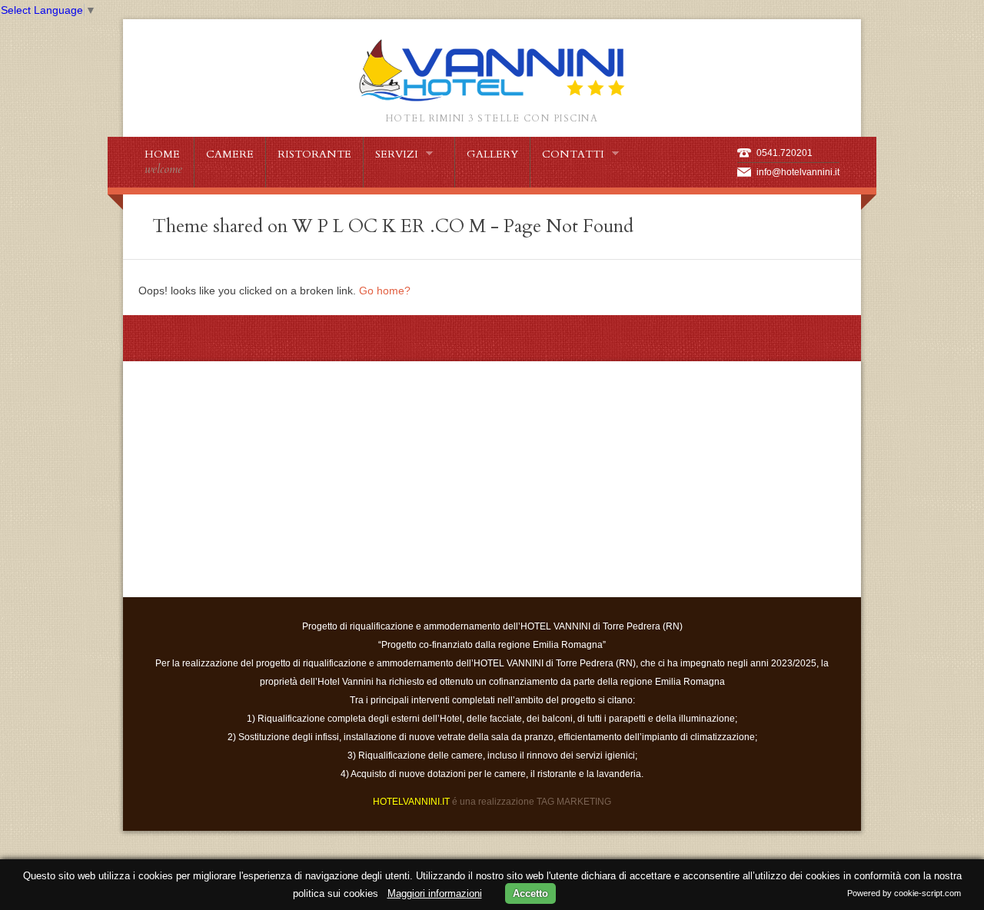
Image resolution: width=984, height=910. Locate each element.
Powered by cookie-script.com (904, 893)
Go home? (385, 290)
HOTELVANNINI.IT (411, 801)
